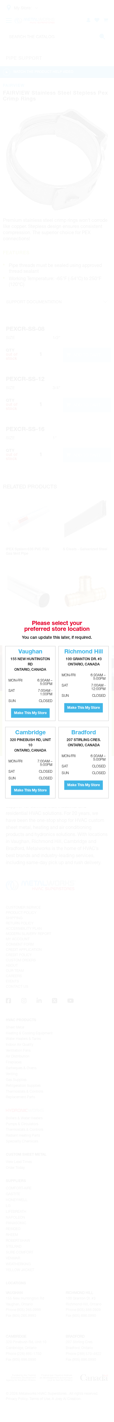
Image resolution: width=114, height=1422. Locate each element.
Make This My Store (30, 713)
